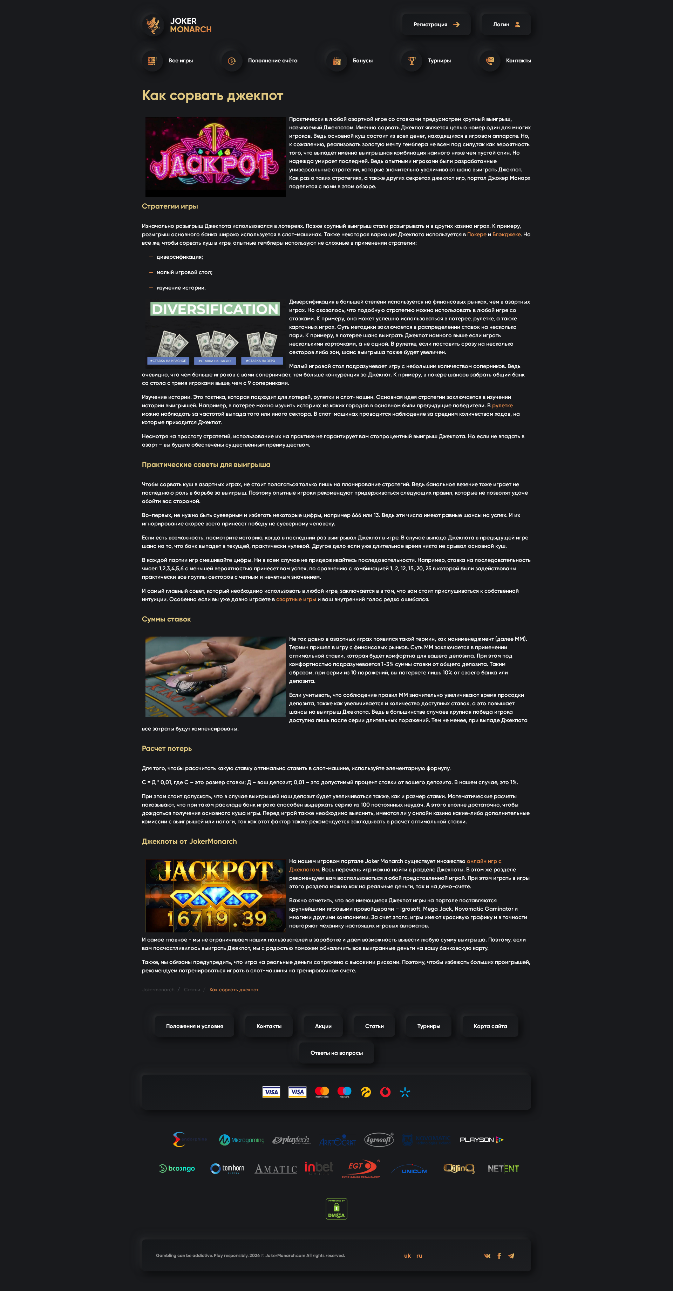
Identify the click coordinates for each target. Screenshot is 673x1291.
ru (419, 1255)
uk (407, 1255)
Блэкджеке (506, 234)
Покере (477, 234)
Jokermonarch (158, 989)
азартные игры (296, 599)
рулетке (502, 405)
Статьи (191, 989)
